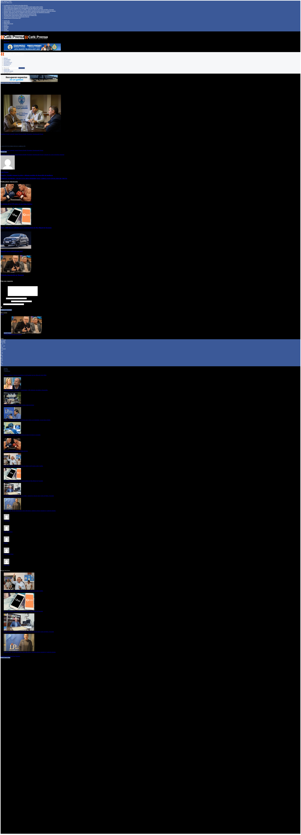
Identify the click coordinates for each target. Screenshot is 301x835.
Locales (7, 61)
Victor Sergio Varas (8, 554)
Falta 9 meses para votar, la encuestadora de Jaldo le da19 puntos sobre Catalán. (23, 6)
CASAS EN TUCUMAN (7, 146)
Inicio (6, 58)
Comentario (4, 295)
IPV (25, 146)
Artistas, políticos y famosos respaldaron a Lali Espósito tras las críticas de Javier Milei (25, 375)
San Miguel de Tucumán (14, 83)
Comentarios (7, 371)
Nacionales (8, 62)
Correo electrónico (6, 301)
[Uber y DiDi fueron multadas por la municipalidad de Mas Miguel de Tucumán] (16, 224)
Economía (7, 59)
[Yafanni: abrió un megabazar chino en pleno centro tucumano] (12, 403)
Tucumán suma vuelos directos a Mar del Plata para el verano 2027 (20, 15)
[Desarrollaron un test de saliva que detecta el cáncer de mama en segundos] (12, 433)
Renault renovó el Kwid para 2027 (12, 18)
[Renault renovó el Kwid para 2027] (16, 248)
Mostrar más (4, 151)
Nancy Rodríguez (8, 531)
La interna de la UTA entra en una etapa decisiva (16, 5)
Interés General (4, 83)
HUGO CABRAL (18, 146)
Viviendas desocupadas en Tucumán (12, 275)
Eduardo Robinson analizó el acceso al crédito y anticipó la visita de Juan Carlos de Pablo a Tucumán (29, 9)
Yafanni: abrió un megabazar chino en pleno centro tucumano (19, 405)
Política (7, 65)
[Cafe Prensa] (24, 38)
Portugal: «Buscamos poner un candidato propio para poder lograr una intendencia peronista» (27, 12)
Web (2, 304)
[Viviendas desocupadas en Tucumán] (16, 272)
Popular (6, 368)
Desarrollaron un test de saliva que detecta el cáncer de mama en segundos (22, 434)
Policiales (7, 63)
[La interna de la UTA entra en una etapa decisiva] (16, 201)
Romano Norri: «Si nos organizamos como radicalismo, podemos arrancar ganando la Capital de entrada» (30, 11)
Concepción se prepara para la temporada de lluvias (16, 16)
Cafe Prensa (4, 172)
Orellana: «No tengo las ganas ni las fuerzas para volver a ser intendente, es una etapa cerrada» (27, 420)
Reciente (6, 369)
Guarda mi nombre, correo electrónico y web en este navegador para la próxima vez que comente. (27, 307)
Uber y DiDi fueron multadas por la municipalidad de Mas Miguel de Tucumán (23, 8)
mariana (6, 543)
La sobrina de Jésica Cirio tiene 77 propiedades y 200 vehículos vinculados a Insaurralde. (26, 390)
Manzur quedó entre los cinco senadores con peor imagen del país (20, 14)
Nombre (3, 298)
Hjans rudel (6, 565)
